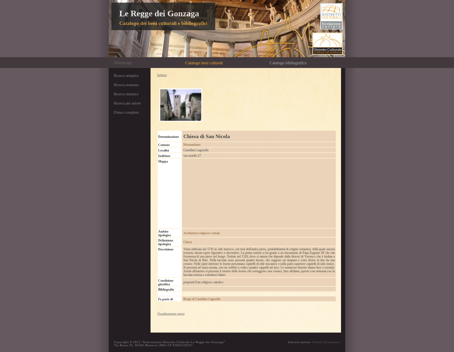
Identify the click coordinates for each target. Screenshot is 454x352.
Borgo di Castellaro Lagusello (201, 299)
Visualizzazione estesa (170, 314)
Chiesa (187, 242)
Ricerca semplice (126, 76)
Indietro (162, 75)
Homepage (123, 62)
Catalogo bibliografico (288, 63)
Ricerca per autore (127, 103)
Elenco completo (126, 112)
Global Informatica (326, 342)
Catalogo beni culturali (204, 63)
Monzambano (191, 144)
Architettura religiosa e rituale (201, 233)
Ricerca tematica (126, 94)
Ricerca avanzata (126, 85)
